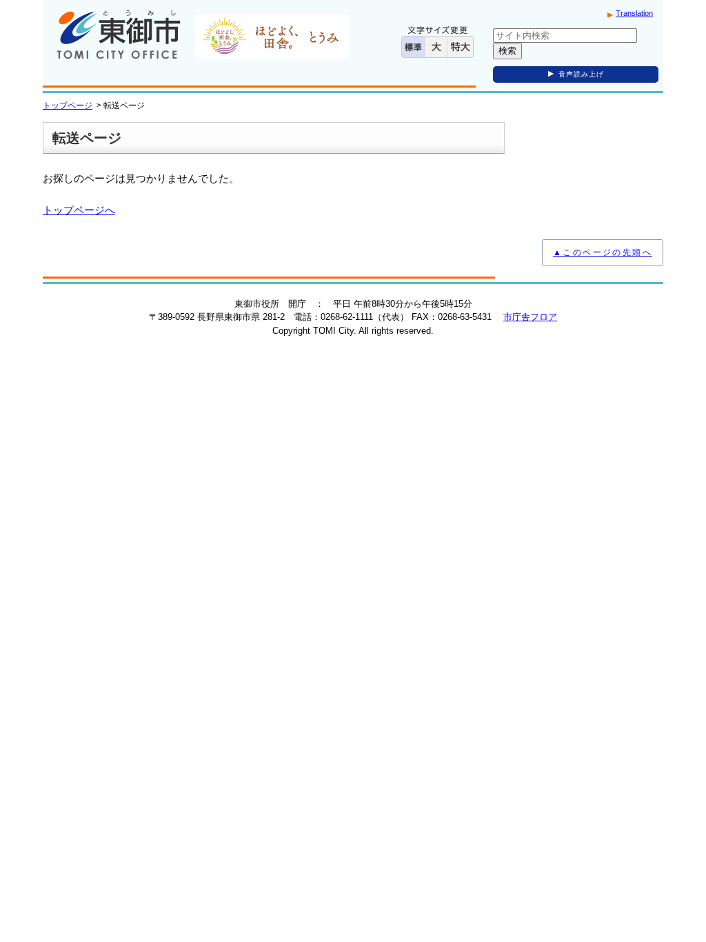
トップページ (67, 105)
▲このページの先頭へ (602, 252)
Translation (634, 13)
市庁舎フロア (530, 317)
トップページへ (79, 210)
